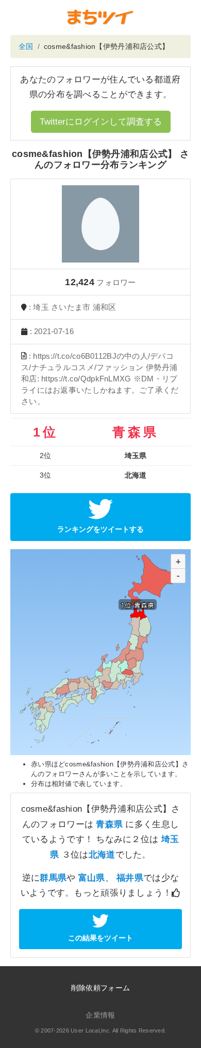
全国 (26, 46)
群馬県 (53, 878)
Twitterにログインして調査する (101, 122)
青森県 (109, 824)
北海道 (102, 855)
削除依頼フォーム (100, 988)
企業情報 (100, 1015)
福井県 (129, 878)
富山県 (91, 878)
